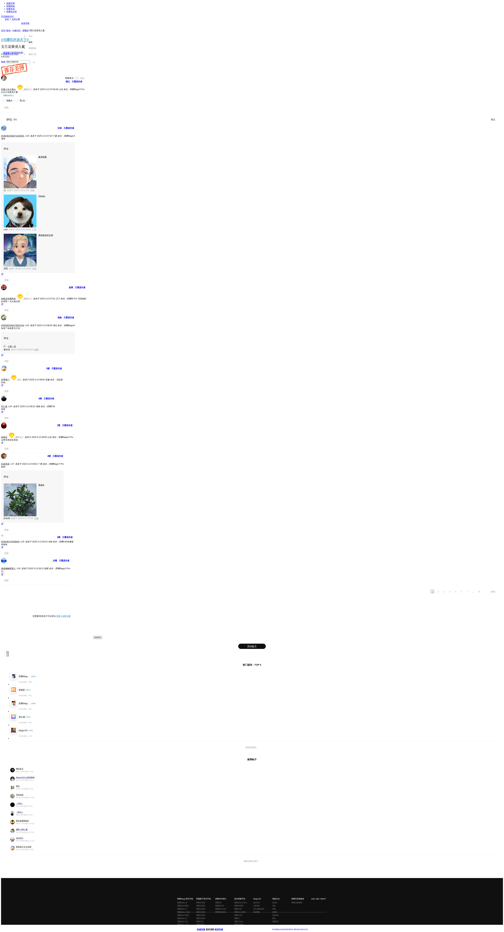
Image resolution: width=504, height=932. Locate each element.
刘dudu (41, 196)
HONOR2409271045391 (12, 136)
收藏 (9, 100)
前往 (82, 78)
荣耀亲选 (10, 9)
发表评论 (97, 637)
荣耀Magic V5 (182, 909)
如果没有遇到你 (8, 299)
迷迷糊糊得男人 (8, 568)
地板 (60, 317)
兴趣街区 (16, 30)
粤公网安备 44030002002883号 (282, 929)
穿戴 (273, 909)
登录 (7, 19)
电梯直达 (69, 78)
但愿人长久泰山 (8, 89)
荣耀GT (237, 918)
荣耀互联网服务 (296, 902)
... (473, 591)
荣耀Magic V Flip (183, 924)
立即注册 (16, 19)
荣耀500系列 (200, 906)
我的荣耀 (256, 912)
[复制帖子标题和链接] (13, 52)
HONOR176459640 (10, 542)
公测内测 (256, 906)
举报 (6, 107)
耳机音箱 (275, 915)
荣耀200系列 (200, 915)
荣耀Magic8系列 (183, 906)
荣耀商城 (10, 6)
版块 (8, 30)
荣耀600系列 (200, 902)
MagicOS (256, 902)
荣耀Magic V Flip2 (183, 912)
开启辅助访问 (7, 16)
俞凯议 (4, 437)
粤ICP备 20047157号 (301, 929)
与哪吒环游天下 (8, 95)
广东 (34, 229)
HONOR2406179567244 (12, 325)
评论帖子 (252, 646)
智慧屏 (274, 912)
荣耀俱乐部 (11, 12)
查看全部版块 (250, 747)
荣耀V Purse (238, 921)
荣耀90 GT (200, 921)
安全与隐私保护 (258, 909)
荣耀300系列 (200, 912)
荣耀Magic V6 (182, 902)
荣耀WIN (218, 902)
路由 (273, 918)
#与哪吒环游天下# (15, 40)
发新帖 (493, 591)
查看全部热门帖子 (251, 861)
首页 (30, 30)
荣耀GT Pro (238, 915)
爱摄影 (25, 30)
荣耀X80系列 (238, 906)
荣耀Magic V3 (182, 918)
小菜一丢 (12, 346)
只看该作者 (77, 81)
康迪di (41, 485)
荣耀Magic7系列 (183, 915)
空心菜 (4, 406)
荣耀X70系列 (238, 924)
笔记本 (274, 902)
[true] (34, 62)
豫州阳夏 (42, 157)
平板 (273, 906)
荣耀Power (238, 909)
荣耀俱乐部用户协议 (203, 927)
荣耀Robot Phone (240, 902)
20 (479, 591)
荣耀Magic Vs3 (182, 921)
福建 (36, 349)
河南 (32, 190)
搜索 (3, 62)
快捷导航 (25, 23)
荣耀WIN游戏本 (220, 912)
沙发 (60, 128)
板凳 (71, 287)
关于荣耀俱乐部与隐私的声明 (221, 927)
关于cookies (236, 927)
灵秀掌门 (5, 380)
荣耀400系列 (200, 909)
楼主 (68, 81)
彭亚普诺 (5, 464)
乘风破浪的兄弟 (45, 235)
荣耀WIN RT (219, 906)
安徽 (36, 518)
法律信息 (243, 927)
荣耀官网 (10, 3)
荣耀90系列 (200, 924)
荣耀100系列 (200, 918)
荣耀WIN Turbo (220, 909)
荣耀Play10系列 (240, 912)
